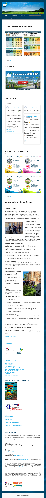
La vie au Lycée (10, 98)
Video (10, 129)
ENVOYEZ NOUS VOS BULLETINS (12, 370)
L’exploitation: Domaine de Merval (12, 422)
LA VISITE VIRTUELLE (9, 372)
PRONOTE (7, 18)
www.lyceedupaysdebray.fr (13, 452)
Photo (28, 141)
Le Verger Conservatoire (10, 424)
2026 (10, 60)
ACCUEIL (7, 15)
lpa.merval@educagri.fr (12, 451)
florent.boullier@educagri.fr (19, 455)
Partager (14, 131)
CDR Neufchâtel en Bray (10, 421)
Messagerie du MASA (9, 416)
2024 (10, 339)
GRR (6, 415)
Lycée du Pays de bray (14, 107)
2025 (10, 145)
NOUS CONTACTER (23, 15)
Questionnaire (13, 18)
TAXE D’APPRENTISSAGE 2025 (11, 359)
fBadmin (15, 22)
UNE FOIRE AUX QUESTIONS (11, 375)
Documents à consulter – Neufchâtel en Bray (14, 369)
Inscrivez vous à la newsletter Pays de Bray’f (14, 362)
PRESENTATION (8, 364)
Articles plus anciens (9, 343)
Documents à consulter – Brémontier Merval (14, 367)
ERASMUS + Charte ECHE (10, 360)
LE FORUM (7, 373)
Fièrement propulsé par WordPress (23, 495)
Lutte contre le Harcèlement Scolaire (18, 202)
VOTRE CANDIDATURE (10, 366)
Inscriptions (9, 66)
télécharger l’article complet (10, 336)
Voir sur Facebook (9, 131)
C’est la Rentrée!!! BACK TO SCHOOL (19, 26)
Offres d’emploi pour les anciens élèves (13, 425)
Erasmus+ (7, 418)
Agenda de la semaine (9, 363)
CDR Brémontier (8, 419)
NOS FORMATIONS (14, 15)
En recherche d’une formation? (16, 151)
